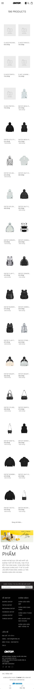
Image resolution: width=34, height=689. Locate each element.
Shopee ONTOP (7, 601)
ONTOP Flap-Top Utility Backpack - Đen (10, 340)
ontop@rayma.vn (13, 639)
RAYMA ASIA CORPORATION (17, 679)
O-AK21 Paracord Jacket (24, 42)
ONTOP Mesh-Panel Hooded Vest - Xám (24, 106)
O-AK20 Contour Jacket (10, 74)
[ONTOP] (17, 3)
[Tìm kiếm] (28, 3)
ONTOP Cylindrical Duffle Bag (10, 407)
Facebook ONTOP (8, 612)
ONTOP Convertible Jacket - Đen (24, 273)
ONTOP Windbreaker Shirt (10, 474)
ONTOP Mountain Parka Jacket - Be (10, 374)
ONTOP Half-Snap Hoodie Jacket (24, 206)
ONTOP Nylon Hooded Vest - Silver (10, 173)
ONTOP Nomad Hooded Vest (24, 441)
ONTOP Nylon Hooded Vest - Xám (10, 206)
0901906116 (14, 642)
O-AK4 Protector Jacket (10, 106)
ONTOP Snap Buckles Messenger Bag (24, 407)
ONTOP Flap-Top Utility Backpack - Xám (10, 273)
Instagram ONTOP (8, 608)
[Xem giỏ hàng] (32, 3)
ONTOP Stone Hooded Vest (24, 340)
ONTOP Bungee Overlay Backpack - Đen (10, 307)
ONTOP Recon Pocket (24, 508)
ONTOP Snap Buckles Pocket (10, 441)
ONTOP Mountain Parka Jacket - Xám (24, 374)
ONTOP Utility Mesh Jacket (10, 139)
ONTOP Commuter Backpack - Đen (24, 307)
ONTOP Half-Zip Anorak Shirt (24, 474)
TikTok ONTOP (7, 605)
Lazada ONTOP (7, 615)
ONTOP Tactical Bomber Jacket (10, 508)
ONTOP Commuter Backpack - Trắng (24, 240)
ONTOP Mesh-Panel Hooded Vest (24, 139)
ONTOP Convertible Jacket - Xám (10, 240)
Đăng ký (29, 587)
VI (26, 3)
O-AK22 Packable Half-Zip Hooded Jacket (10, 42)
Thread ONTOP (7, 618)
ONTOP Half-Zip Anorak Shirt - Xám (24, 173)
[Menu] (2, 3)
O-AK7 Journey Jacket (24, 74)
